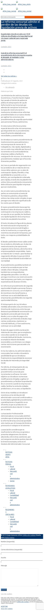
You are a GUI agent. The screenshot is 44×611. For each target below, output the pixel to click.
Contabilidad (14, 495)
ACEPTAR (4, 606)
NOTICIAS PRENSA (8, 461)
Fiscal (12, 466)
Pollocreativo (9, 538)
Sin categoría (9, 87)
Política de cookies (29, 535)
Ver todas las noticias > (9, 76)
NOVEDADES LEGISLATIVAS (10, 485)
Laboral (12, 469)
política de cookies (23, 602)
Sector (12, 481)
